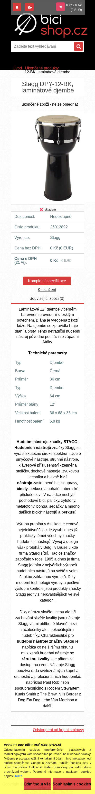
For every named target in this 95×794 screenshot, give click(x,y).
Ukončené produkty (42, 68)
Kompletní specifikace (47, 281)
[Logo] (51, 25)
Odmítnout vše (37, 784)
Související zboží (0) (46, 298)
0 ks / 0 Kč (74, 5)
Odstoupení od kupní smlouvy (58, 730)
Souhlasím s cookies (72, 784)
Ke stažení (47, 290)
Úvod (17, 68)
